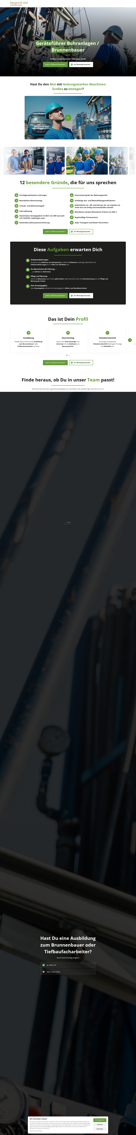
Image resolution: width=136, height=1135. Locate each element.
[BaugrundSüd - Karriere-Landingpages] (19, 3)
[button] (6, 340)
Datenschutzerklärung (36, 1131)
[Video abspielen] (68, 117)
